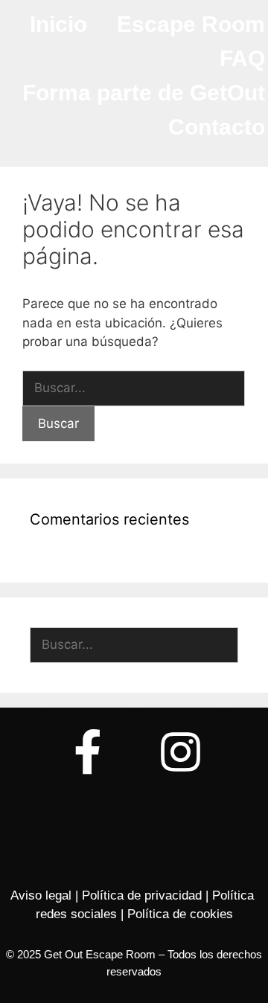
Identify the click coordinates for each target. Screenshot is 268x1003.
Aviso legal (40, 895)
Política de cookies (180, 914)
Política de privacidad (142, 895)
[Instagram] (181, 752)
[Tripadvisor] (134, 841)
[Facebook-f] (88, 752)
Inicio (58, 24)
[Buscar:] (133, 387)
